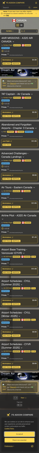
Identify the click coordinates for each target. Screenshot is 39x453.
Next (22, 398)
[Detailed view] (18, 25)
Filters (9, 31)
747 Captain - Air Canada (16, 94)
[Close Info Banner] (36, 13)
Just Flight (6, 141)
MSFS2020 (5, 48)
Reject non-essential (19, 440)
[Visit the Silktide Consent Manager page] (32, 446)
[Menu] (36, 3)
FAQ (7, 15)
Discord (13, 83)
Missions (17, 45)
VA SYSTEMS (7, 191)
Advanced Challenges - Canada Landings (14, 155)
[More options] (13, 42)
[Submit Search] (29, 7)
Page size (19, 402)
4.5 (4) (6, 228)
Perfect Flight (7, 45)
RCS (4, 132)
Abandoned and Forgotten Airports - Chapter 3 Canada (18, 126)
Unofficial (16, 63)
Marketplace (6, 60)
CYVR (33, 257)
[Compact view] (21, 25)
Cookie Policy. (9, 428)
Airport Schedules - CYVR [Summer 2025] (16, 345)
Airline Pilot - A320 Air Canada (18, 215)
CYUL (33, 288)
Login (35, 7)
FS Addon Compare (15, 3)
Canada (28, 45)
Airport (10, 132)
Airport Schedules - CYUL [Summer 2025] (15, 282)
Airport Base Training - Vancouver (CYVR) (14, 251)
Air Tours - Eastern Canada (17, 187)
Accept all (19, 434)
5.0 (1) (6, 166)
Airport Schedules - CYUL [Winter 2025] (15, 314)
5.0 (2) (6, 51)
